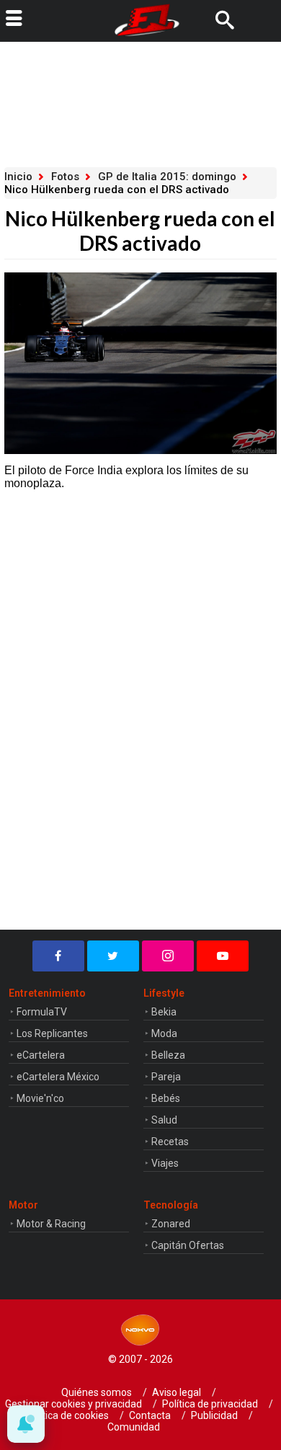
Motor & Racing (51, 1223)
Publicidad (214, 1415)
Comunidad (133, 1427)
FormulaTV (42, 1012)
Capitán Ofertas (187, 1245)
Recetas (170, 1141)
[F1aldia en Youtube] (223, 955)
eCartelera (41, 1055)
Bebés (165, 1098)
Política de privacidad (210, 1404)
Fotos (65, 176)
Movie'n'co (40, 1098)
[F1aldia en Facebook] (58, 955)
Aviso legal (176, 1392)
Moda (164, 1033)
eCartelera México (58, 1076)
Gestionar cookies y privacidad (73, 1404)
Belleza (168, 1055)
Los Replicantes (52, 1033)
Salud (164, 1120)
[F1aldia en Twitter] (113, 955)
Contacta (150, 1415)
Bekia (164, 1012)
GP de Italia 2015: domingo (167, 176)
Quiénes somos (96, 1392)
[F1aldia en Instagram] (168, 955)
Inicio (18, 176)
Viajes (165, 1163)
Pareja (166, 1076)
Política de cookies (67, 1415)
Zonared (170, 1223)
